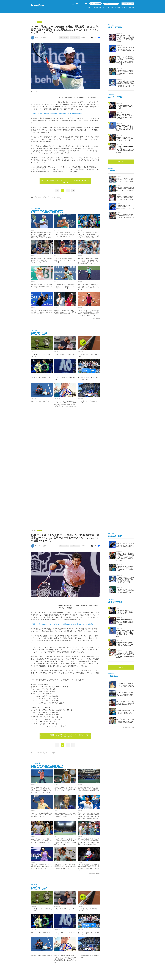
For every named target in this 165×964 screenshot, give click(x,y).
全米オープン (39, 752)
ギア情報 (117, 7)
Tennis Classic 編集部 (40, 37)
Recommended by (92, 318)
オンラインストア (94, 3)
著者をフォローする (64, 37)
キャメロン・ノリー (55, 197)
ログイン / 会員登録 (128, 3)
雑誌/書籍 (131, 7)
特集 (112, 7)
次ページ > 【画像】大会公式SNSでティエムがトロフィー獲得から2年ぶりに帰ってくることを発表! (65, 736)
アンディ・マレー (40, 197)
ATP (47, 197)
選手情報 (39, 22)
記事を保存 (75, 37)
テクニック (106, 7)
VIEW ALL (121, 162)
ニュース (89, 7)
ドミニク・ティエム (49, 752)
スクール (124, 7)
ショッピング (97, 7)
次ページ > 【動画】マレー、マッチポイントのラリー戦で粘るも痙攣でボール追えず (65, 181)
